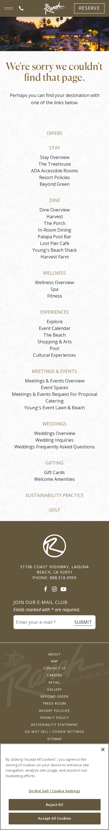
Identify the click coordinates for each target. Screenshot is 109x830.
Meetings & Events (54, 371)
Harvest (54, 216)
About (54, 654)
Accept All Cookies (54, 818)
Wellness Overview (54, 282)
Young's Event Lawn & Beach (54, 408)
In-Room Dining (54, 230)
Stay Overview (54, 157)
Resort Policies (54, 177)
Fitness (54, 296)
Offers (54, 133)
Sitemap (54, 739)
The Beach (54, 335)
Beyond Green (55, 184)
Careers (54, 675)
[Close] (103, 749)
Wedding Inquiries (54, 440)
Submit (83, 622)
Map (54, 661)
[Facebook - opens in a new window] (45, 589)
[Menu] (8, 8)
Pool (54, 348)
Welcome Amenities (54, 479)
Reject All (54, 804)
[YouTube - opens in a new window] (63, 589)
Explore (55, 321)
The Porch (54, 223)
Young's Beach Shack (54, 250)
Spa (54, 289)
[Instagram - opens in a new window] (54, 589)
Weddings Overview (54, 433)
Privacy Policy (54, 717)
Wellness (54, 273)
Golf (54, 510)
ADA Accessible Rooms (54, 171)
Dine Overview (54, 210)
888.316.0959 (63, 577)
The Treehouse (54, 164)
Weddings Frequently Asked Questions (54, 447)
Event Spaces (54, 387)
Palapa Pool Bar (54, 237)
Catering (55, 401)
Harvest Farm (55, 257)
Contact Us (54, 668)
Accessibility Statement (54, 724)
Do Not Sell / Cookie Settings (54, 731)
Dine (54, 200)
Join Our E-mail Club (40, 602)
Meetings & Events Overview (54, 381)
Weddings (54, 424)
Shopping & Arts (54, 342)
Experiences (54, 312)
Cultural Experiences (54, 355)
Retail (54, 682)
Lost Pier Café (54, 243)
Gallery (54, 689)
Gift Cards (54, 472)
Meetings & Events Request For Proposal (54, 394)
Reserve (89, 8)
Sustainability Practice (54, 495)
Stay (54, 148)
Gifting (54, 463)
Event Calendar (54, 328)
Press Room (54, 703)
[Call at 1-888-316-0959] (21, 8)
